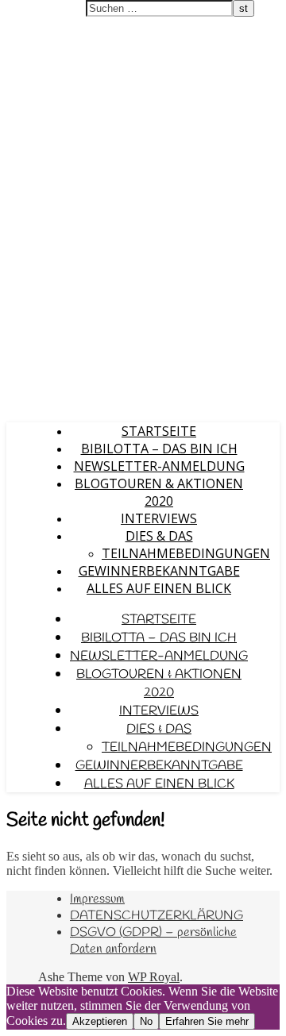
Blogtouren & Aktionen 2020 (159, 492)
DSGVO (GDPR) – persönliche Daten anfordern (153, 940)
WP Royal (154, 977)
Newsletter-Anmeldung (159, 466)
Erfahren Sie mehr (207, 1021)
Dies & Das (159, 536)
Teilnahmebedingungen (186, 553)
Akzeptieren (99, 1021)
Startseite (159, 431)
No (146, 1021)
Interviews (159, 518)
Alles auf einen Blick (159, 588)
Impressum (97, 899)
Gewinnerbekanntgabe (159, 571)
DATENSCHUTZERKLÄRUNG (156, 915)
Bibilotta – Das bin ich (159, 448)
